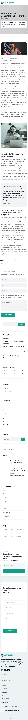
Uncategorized (7, 421)
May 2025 (5, 388)
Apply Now (4, 685)
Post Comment (8, 314)
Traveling (6, 536)
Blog (4, 404)
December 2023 (7, 391)
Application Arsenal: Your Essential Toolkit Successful (17, 469)
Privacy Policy (5, 698)
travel (20, 260)
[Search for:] (14, 439)
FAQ (3, 695)
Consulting (5, 410)
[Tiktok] (8, 670)
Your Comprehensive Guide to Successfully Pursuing (17, 476)
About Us (4, 683)
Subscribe (14, 571)
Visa (12, 536)
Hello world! (6, 338)
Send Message (10, 630)
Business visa (6, 407)
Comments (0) (13, 58)
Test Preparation (6, 680)
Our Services (5, 678)
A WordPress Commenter (9, 370)
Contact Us (4, 688)
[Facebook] (2, 670)
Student (5, 416)
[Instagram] (5, 670)
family (14, 260)
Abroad (8, 260)
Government (19, 529)
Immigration (6, 413)
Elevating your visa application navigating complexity (16, 462)
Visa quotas (6, 424)
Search (21, 324)
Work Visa (18, 536)
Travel (4, 419)
